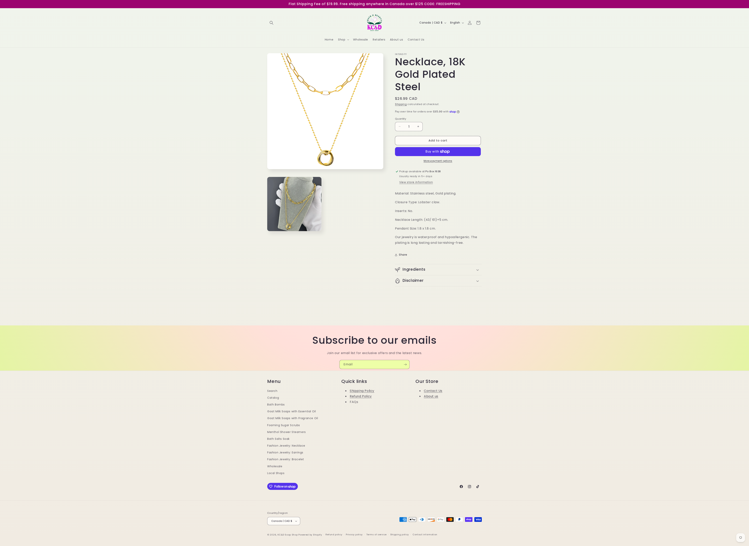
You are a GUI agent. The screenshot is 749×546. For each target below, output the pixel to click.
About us (431, 396)
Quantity (400, 119)
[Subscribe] (405, 364)
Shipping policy (399, 534)
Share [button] (403, 255)
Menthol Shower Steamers (286, 432)
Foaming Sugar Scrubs (283, 425)
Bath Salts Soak (278, 439)
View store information (416, 182)
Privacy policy (354, 534)
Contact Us (433, 391)
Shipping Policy (362, 391)
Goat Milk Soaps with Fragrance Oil (292, 418)
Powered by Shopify (310, 534)
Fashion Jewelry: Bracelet (285, 459)
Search (272, 391)
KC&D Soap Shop (288, 534)
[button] (271, 23)
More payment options (438, 161)
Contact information (425, 534)
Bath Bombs (276, 404)
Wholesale (274, 466)
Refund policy (334, 534)
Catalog (273, 398)
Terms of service (376, 534)
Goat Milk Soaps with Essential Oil (291, 411)
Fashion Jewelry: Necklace (286, 446)
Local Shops (276, 473)
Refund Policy (361, 396)
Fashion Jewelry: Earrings (285, 452)
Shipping (401, 104)
